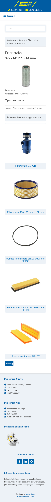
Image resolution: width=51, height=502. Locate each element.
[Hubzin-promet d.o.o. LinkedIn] (25, 461)
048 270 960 (17, 9)
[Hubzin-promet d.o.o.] (25, 3)
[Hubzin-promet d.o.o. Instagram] (31, 461)
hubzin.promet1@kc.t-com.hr (19, 416)
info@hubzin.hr (35, 9)
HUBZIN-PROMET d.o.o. (25, 496)
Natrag (9, 363)
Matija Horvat (30, 494)
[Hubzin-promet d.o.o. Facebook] (19, 461)
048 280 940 (12, 411)
